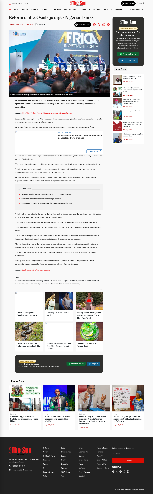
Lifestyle (64, 464)
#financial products (77, 281)
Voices (63, 476)
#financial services (92, 281)
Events (63, 456)
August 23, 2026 (15, 425)
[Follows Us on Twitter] (99, 24)
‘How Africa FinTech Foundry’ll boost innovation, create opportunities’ (47, 113)
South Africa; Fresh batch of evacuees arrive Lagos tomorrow (41, 199)
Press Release (84, 472)
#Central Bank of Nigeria (59, 281)
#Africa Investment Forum (25, 281)
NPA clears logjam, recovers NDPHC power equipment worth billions (132, 89)
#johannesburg (43, 284)
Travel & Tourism (103, 448)
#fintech (33, 284)
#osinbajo (54, 284)
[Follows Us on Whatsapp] (103, 24)
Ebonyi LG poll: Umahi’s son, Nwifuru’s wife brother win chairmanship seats (131, 101)
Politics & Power (70, 9)
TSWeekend (65, 472)
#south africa (64, 284)
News (45, 468)
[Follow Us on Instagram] (128, 471)
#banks (47, 281)
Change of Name (103, 468)
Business (45, 9)
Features (82, 464)
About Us (100, 456)
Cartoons (82, 468)
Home (16, 9)
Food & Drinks (48, 472)
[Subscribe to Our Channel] (120, 471)
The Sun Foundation (136, 9)
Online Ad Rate (102, 460)
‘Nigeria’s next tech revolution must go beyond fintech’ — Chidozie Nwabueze (46, 194)
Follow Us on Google (129, 3)
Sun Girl (82, 476)
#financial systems (22, 284)
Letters (64, 448)
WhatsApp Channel (77, 364)
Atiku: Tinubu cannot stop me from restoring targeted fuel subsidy (57, 419)
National (25, 9)
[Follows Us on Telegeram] (108, 24)
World (81, 448)
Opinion (83, 9)
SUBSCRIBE (128, 460)
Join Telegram (129, 60)
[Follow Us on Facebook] (113, 471)
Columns (34, 9)
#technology (75, 284)
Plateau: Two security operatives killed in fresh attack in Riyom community (132, 124)
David (43, 25)
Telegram (94, 364)
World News (83, 460)
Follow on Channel (129, 54)
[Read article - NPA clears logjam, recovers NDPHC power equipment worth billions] (25, 398)
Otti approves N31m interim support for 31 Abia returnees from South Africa (46, 203)
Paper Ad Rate (102, 464)
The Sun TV (107, 9)
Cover (46, 414)
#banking (39, 281)
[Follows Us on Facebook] (94, 24)
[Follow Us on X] (117, 471)
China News (56, 9)
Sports (45, 464)
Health (63, 460)
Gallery (45, 476)
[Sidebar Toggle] (10, 9)
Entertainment (94, 9)
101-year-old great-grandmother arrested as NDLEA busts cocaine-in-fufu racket (127, 419)
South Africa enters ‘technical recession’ (36, 270)
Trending (100, 452)
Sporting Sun (120, 9)
